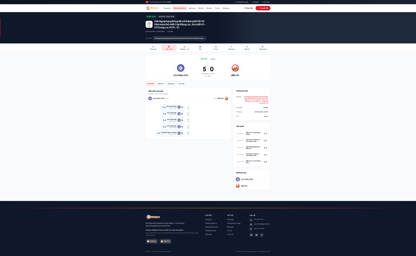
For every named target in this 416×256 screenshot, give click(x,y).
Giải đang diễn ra (179, 8)
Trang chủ (167, 8)
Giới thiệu (230, 219)
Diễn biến (150, 84)
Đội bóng (192, 8)
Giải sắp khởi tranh (211, 227)
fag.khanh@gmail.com (262, 224)
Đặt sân (209, 8)
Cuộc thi (230, 234)
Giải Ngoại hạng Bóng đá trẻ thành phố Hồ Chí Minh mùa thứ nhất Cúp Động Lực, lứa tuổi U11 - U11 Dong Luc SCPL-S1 (256, 100)
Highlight (171, 84)
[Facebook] (251, 235)
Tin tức (217, 8)
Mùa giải (149, 38)
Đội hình (160, 84)
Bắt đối (201, 8)
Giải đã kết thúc (210, 231)
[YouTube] (256, 235)
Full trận (181, 84)
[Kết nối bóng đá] (262, 235)
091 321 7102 (258, 219)
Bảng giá (226, 8)
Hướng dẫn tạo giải (233, 223)
